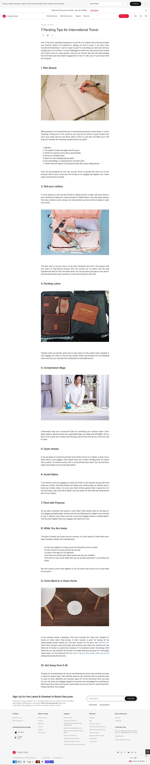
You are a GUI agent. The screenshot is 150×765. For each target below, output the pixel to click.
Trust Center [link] (93, 741)
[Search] (135, 16)
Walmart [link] (40, 729)
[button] (147, 756)
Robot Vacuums (52, 16)
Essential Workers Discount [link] (97, 726)
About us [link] (117, 718)
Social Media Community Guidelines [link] (74, 744)
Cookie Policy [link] (68, 718)
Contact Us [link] (118, 720)
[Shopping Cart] (146, 16)
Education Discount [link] (95, 723)
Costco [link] (40, 726)
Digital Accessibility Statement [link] (73, 728)
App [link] (90, 720)
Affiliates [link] (92, 718)
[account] (140, 16)
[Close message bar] (146, 10)
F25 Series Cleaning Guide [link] (97, 729)
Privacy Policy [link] (46, 758)
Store (125, 16)
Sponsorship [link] (93, 738)
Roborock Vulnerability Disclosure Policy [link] (74, 731)
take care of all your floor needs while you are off (89, 653)
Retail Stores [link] (42, 732)
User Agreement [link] (58, 758)
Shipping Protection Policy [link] (71, 738)
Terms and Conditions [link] (70, 720)
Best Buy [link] (41, 723)
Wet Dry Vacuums (66, 16)
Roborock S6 (103, 643)
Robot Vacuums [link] (17, 718)
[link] (20, 732)
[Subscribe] (147, 751)
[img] (20, 752)
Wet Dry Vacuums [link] (18, 720)
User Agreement (104, 704)
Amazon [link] (40, 720)
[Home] (10, 16)
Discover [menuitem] (87, 16)
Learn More (94, 10)
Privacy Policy (93, 704)
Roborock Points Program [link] (96, 735)
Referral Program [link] (94, 732)
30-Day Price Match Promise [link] (72, 741)
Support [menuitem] (78, 16)
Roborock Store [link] (42, 718)
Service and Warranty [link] (70, 735)
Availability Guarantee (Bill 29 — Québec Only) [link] (73, 724)
